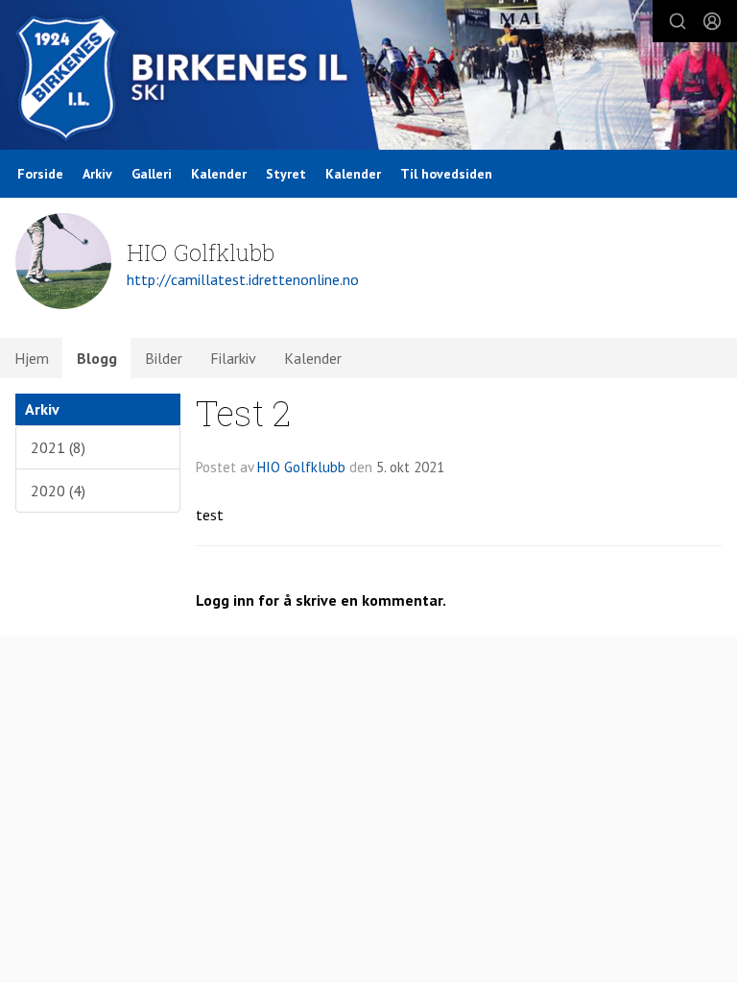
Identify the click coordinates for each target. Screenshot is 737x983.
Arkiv (97, 173)
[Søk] (677, 21)
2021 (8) (58, 447)
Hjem (31, 358)
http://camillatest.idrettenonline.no (243, 279)
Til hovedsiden (446, 173)
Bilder (163, 358)
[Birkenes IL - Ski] (368, 77)
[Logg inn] (712, 21)
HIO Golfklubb (301, 467)
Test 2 (243, 412)
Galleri (151, 173)
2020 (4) (58, 490)
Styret (286, 173)
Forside (40, 173)
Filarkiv (233, 358)
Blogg (97, 358)
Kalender (219, 173)
